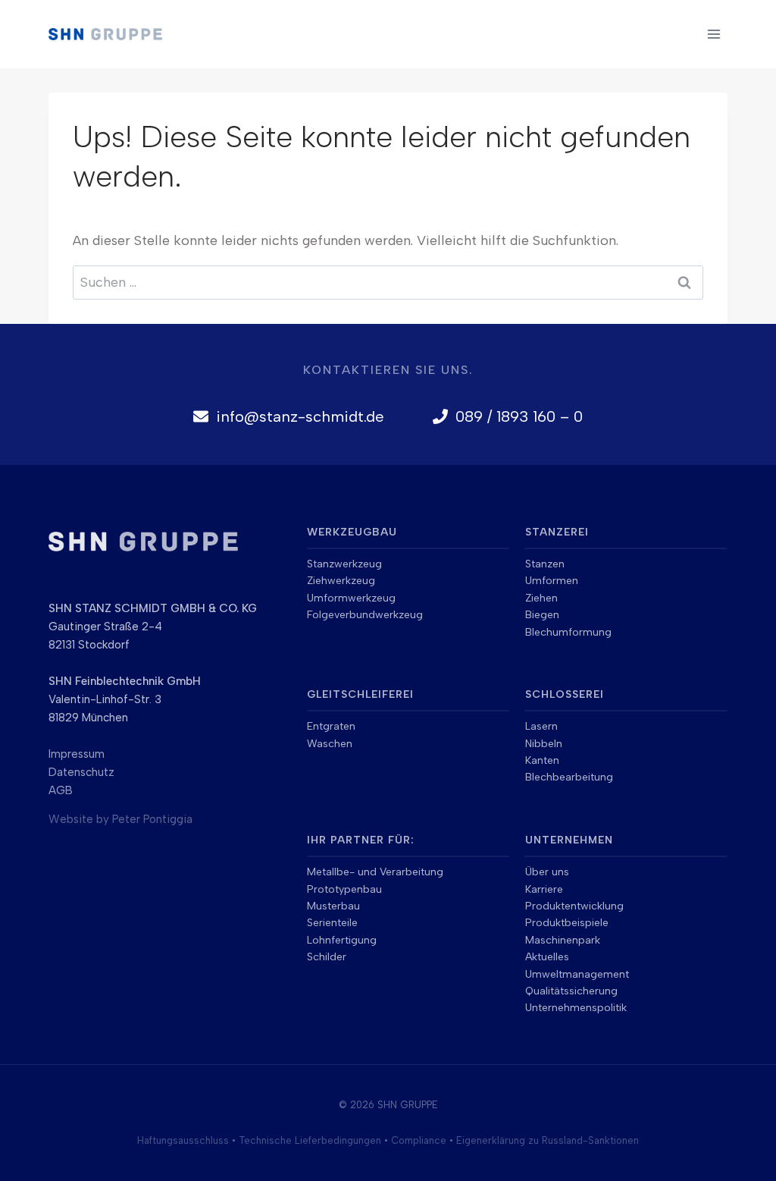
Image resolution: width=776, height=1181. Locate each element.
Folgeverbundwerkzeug (365, 614)
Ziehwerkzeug (341, 580)
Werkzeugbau (352, 532)
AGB (60, 790)
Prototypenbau (344, 889)
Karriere (544, 889)
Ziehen (541, 598)
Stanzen (545, 564)
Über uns (547, 871)
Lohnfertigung (342, 940)
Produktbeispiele (567, 922)
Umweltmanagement (577, 974)
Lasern (541, 726)
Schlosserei (564, 694)
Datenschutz (81, 772)
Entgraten (331, 726)
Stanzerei (557, 532)
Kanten (542, 760)
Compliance (418, 1140)
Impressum (76, 754)
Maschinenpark (562, 940)
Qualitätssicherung (571, 991)
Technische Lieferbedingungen (310, 1140)
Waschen (329, 743)
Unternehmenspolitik (576, 1007)
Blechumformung (568, 632)
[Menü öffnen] (713, 34)
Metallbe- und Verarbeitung (375, 871)
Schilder (326, 956)
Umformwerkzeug (351, 598)
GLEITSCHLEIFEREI (360, 694)
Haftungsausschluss (183, 1140)
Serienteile (332, 922)
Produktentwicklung (574, 906)
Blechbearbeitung (569, 777)
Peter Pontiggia (152, 819)
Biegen (542, 614)
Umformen (551, 580)
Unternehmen (569, 840)
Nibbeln (543, 743)
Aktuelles (547, 956)
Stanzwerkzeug (344, 564)
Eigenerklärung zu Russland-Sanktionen (547, 1140)
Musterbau (333, 906)
